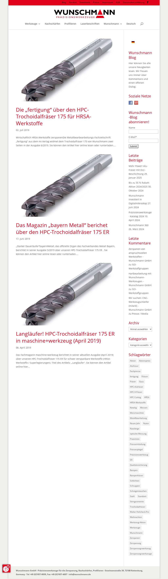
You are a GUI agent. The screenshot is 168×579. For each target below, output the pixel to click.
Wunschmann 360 (138, 225)
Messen (143, 407)
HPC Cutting (135, 397)
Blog (64, 2)
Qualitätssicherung (138, 465)
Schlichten (134, 480)
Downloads (85, 2)
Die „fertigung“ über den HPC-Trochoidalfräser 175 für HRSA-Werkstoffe (53, 116)
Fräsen (145, 376)
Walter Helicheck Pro (139, 511)
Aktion (133, 360)
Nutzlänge (134, 428)
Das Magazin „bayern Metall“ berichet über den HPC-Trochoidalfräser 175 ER (62, 228)
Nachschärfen (52, 24)
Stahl (132, 496)
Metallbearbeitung (138, 418)
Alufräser (134, 366)
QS (131, 459)
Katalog (133, 407)
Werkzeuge (31, 24)
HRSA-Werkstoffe (138, 402)
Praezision (134, 439)
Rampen (133, 470)
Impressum (107, 2)
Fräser (133, 381)
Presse (96, 2)
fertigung (134, 376)
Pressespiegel (136, 449)
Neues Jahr (135, 423)
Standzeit (142, 496)
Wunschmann (111, 24)
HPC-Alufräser (136, 386)
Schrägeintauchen (138, 491)
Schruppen (135, 485)
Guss (141, 381)
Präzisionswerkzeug (139, 454)
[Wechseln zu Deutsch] (133, 42)
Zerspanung (135, 543)
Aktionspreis (144, 360)
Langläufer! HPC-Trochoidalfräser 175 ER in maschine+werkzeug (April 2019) (65, 337)
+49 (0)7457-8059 (38, 574)
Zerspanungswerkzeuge (141, 553)
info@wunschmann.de (80, 574)
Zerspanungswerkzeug (140, 548)
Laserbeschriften (90, 24)
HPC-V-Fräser (136, 392)
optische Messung (138, 433)
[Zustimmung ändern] (6, 568)
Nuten (146, 423)
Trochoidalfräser (137, 506)
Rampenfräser (136, 475)
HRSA (146, 397)
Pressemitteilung (137, 444)
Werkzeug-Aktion (138, 522)
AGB (118, 2)
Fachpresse (135, 371)
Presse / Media (140, 313)
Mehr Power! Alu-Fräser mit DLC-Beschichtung (138, 169)
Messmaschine (137, 412)
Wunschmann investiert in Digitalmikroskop (138, 199)
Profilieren (70, 24)
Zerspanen (135, 538)
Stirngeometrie (137, 501)
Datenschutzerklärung (134, 2)
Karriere (73, 2)
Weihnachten (136, 517)
